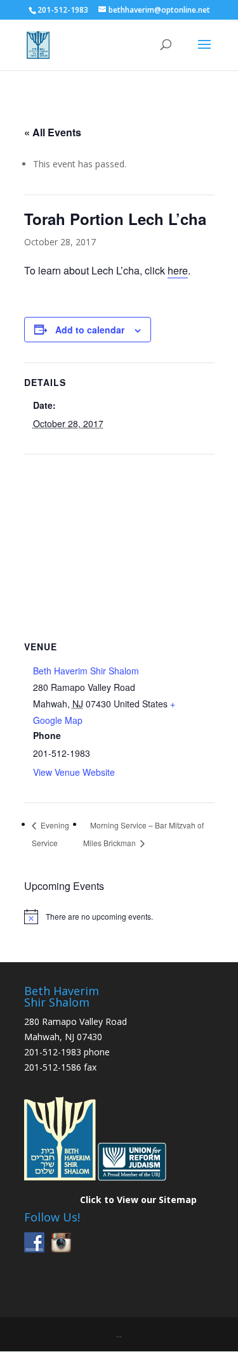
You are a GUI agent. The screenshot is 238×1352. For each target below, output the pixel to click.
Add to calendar (89, 329)
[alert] (119, 916)
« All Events (52, 132)
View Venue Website (74, 772)
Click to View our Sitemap (138, 1200)
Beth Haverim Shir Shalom (86, 670)
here (178, 270)
